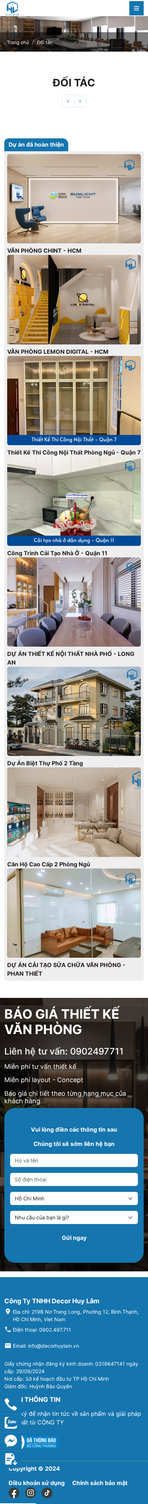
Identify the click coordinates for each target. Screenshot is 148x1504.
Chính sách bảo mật (100, 1482)
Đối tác (44, 42)
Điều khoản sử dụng (37, 1482)
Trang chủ (18, 42)
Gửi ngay (74, 1237)
